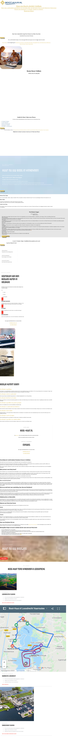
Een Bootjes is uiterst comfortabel (8, 394)
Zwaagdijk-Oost (36, 42)
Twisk (27, 44)
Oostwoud (18, 42)
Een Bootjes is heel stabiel (6, 410)
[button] (26, 389)
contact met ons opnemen (32, 524)
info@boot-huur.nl (13, 322)
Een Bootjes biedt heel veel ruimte (8, 398)
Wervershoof (22, 44)
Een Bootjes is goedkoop (5, 389)
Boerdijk (30, 42)
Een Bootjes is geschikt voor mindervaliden (10, 419)
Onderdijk (26, 42)
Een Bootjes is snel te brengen (7, 415)
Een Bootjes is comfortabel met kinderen (9, 406)
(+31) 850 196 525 (13, 324)
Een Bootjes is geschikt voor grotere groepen (10, 402)
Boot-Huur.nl (17, 435)
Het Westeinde (43, 42)
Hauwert (22, 42)
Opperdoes (30, 44)
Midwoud (48, 42)
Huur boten (4, 42)
